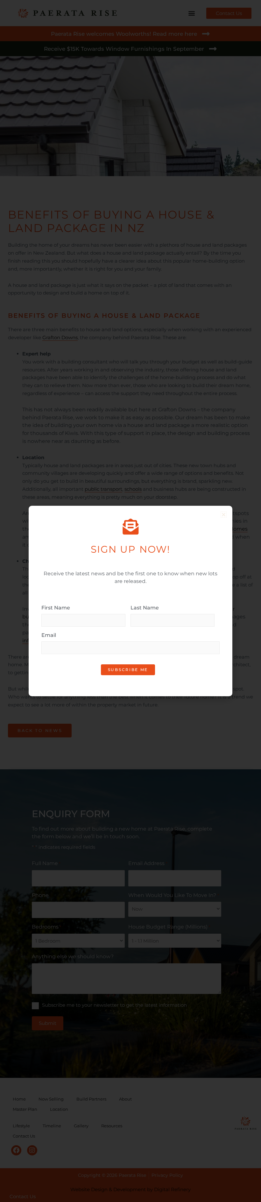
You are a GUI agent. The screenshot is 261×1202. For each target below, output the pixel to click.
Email (48, 635)
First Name (55, 608)
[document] (130, 601)
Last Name (144, 608)
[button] (223, 514)
